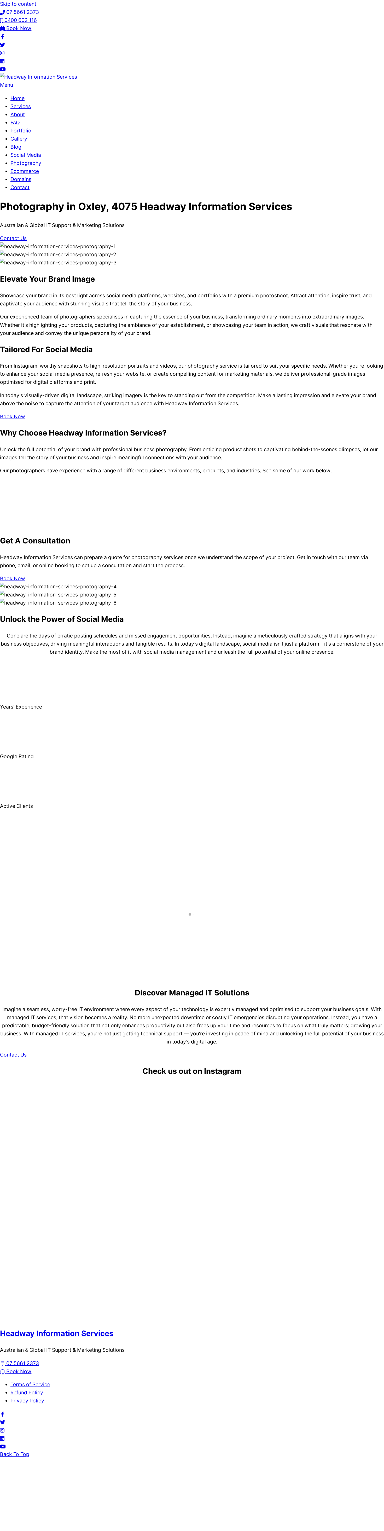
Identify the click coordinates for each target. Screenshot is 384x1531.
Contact (20, 187)
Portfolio (20, 130)
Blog (15, 147)
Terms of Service (30, 1384)
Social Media (25, 155)
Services (20, 106)
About (17, 114)
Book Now (12, 416)
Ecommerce (24, 171)
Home (17, 98)
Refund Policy (26, 1392)
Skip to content (18, 4)
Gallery (18, 139)
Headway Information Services (56, 1333)
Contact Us (13, 238)
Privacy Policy (27, 1400)
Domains (20, 179)
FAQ (15, 122)
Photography (25, 163)
